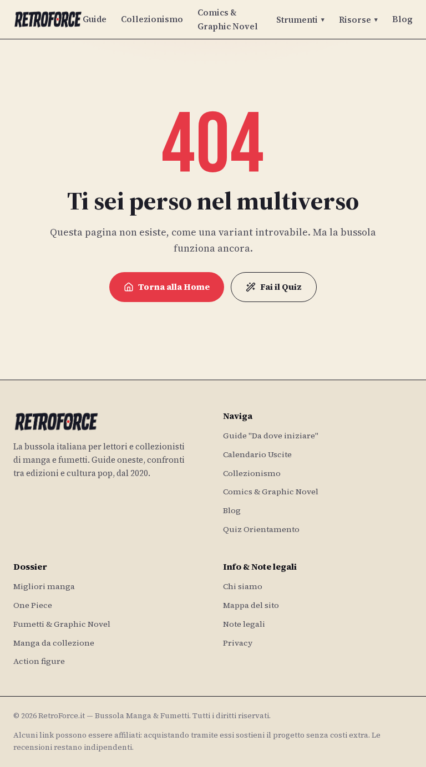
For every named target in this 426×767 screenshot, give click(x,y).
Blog (402, 19)
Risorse (358, 19)
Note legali (244, 624)
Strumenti (300, 19)
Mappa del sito (251, 605)
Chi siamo (242, 586)
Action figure (39, 661)
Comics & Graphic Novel (227, 19)
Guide (94, 19)
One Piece (32, 605)
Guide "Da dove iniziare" (270, 435)
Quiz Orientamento (261, 529)
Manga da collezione (53, 642)
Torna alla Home (174, 287)
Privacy (237, 642)
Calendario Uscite (257, 454)
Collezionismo (152, 19)
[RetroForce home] (48, 19)
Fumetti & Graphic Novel (61, 624)
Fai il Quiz (281, 287)
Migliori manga (44, 586)
